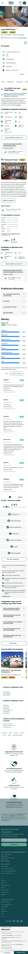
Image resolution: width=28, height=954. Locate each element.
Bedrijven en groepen (5, 889)
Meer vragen (13, 643)
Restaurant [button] (10, 82)
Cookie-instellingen (4, 906)
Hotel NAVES (6, 705)
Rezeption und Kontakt (11, 307)
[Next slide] (25, 171)
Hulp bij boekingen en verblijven (7, 868)
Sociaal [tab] (15, 546)
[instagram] (17, 921)
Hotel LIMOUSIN (6, 695)
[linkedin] (21, 921)
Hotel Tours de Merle (7, 724)
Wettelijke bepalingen (5, 902)
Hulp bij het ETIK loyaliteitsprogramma (8, 871)
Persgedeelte (3, 894)
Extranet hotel (3, 883)
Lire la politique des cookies (6, 947)
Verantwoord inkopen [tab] (15, 540)
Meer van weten (14, 242)
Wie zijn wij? (3, 880)
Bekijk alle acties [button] (6, 596)
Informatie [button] (19, 82)
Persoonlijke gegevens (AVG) (6, 904)
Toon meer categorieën (13, 559)
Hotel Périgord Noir (7, 727)
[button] (2, 3)
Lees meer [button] (18, 105)
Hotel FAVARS (6, 708)
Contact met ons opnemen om (7, 873)
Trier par (7, 373)
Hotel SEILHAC (6, 707)
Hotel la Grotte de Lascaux (9, 725)
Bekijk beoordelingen (22, 37)
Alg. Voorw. (3, 908)
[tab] (14, 25)
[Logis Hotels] (11, 3)
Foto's (2, 915)
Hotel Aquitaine (6, 692)
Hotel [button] (3, 82)
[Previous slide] (3, 171)
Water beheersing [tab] (15, 521)
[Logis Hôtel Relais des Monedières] (12, 659)
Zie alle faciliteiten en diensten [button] (14, 137)
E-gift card (3, 887)
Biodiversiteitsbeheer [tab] (15, 527)
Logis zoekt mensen (5, 892)
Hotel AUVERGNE (7, 693)
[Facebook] (14, 921)
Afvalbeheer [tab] (15, 534)
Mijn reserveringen (4, 866)
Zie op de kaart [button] (21, 34)
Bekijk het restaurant (8, 200)
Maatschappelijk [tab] (15, 553)
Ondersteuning (4, 911)
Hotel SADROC (6, 711)
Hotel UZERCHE (6, 713)
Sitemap (2, 913)
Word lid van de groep (5, 885)
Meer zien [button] (22, 74)
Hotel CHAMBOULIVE (7, 710)
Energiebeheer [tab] (15, 514)
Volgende (18, 497)
